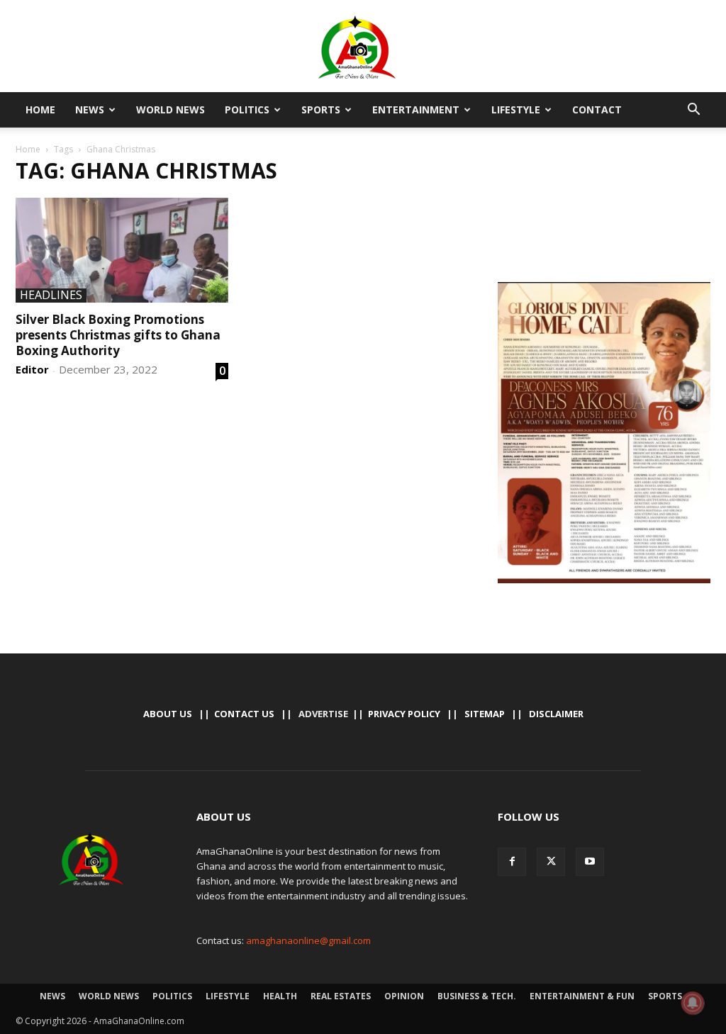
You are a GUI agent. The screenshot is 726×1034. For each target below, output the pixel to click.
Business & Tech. (476, 996)
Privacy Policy (404, 713)
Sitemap (484, 713)
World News (170, 109)
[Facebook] (512, 862)
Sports (320, 109)
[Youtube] (590, 862)
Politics (247, 109)
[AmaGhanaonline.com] (363, 47)
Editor (32, 369)
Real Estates (341, 996)
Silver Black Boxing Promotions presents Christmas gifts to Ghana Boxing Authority (118, 335)
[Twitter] (551, 862)
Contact (597, 109)
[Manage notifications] (692, 1002)
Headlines (51, 295)
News (89, 109)
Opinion (404, 996)
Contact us (244, 713)
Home (40, 109)
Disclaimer (556, 713)
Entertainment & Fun (582, 996)
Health (280, 996)
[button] (693, 110)
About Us (167, 713)
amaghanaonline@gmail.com (308, 940)
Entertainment (415, 109)
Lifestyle (515, 109)
